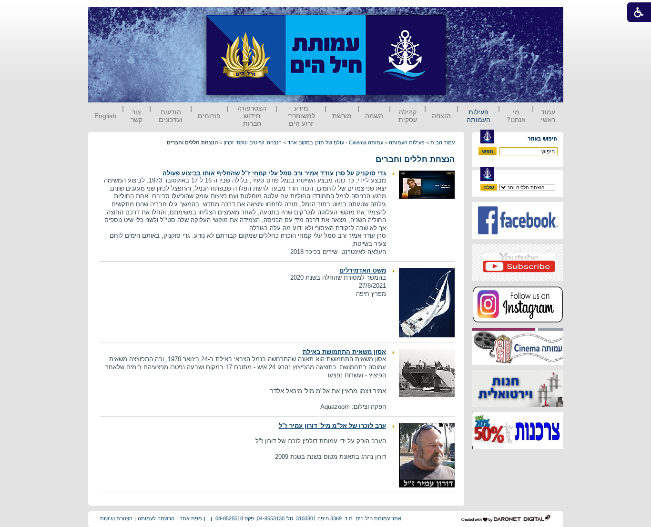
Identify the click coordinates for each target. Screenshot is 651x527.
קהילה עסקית (407, 115)
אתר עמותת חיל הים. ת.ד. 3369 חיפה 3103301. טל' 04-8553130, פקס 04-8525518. (307, 518)
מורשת (342, 116)
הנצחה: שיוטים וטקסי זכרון (253, 142)
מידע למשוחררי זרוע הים (301, 115)
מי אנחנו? (516, 115)
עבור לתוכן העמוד (463, 16)
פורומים (209, 116)
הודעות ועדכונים (171, 115)
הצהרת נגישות (116, 518)
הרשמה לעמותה (156, 518)
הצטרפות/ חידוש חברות (252, 115)
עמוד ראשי (548, 115)
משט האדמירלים (362, 270)
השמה (374, 116)
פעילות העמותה (478, 115)
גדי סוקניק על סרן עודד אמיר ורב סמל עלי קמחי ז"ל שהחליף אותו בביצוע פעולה (274, 173)
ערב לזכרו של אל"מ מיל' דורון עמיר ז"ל (332, 425)
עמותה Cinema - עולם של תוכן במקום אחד (335, 142)
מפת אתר (191, 518)
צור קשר (136, 115)
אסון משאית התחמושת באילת (344, 351)
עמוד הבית (442, 142)
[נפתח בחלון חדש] (517, 237)
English (105, 116)
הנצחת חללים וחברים (415, 159)
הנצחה (441, 116)
